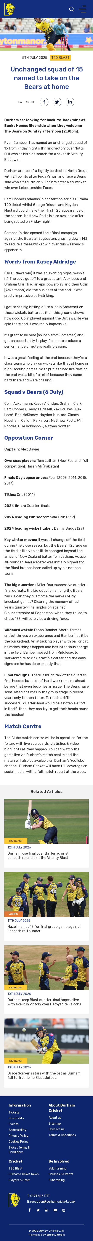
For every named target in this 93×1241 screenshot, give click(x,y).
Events (14, 1124)
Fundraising (57, 1180)
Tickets (14, 1112)
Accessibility (17, 1130)
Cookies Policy (19, 1142)
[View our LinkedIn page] (46, 1210)
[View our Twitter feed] (38, 1210)
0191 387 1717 (40, 1196)
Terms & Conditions (62, 1135)
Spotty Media (55, 1234)
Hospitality (16, 1118)
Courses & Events (61, 1174)
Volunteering (57, 1168)
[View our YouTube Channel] (55, 1210)
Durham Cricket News (24, 1174)
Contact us (56, 1129)
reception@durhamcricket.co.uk (52, 1202)
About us (55, 1118)
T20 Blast (15, 1168)
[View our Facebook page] (29, 1210)
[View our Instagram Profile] (63, 1210)
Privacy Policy (18, 1136)
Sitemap (55, 1123)
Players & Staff (19, 1180)
